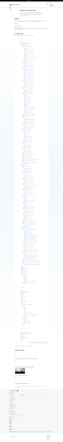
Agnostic (24, 336)
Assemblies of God (26, 95)
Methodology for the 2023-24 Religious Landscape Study (24, 366)
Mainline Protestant (25, 164)
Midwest (28, 20)
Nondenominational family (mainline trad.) (29, 177)
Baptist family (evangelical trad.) (28, 46)
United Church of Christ (27, 209)
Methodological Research (13, 414)
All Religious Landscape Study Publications (22, 383)
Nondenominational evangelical (28, 68)
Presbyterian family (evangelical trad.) (29, 87)
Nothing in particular (25, 338)
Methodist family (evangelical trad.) (28, 61)
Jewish (24, 293)
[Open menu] (47, 4)
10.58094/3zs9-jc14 (18, 387)
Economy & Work (12, 408)
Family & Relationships (12, 406)
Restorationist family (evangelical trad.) (29, 115)
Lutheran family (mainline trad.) (28, 183)
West (36, 20)
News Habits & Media (12, 412)
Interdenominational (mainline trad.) (28, 179)
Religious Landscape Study (16, 4)
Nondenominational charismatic (28, 72)
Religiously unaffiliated (23, 328)
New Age (25, 317)
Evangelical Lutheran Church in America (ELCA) (30, 185)
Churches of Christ (26, 117)
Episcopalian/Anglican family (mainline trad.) (30, 194)
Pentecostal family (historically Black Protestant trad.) (31, 251)
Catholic (24, 266)
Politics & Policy (11, 396)
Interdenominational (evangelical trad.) (29, 74)
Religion (11, 402)
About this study (26, 15)
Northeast (31, 20)
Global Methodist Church (27, 63)
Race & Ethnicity (12, 401)
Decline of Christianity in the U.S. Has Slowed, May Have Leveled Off (26, 358)
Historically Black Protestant (26, 226)
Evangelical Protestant (25, 44)
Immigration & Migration (13, 399)
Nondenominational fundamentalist (28, 70)
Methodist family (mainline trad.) (28, 172)
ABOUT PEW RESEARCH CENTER (13, 431)
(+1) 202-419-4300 (12, 394)
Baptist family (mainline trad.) (28, 166)
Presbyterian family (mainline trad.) (28, 189)
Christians (21, 38)
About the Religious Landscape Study (21, 375)
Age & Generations (12, 404)
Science (11, 409)
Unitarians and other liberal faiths (28, 304)
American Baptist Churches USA (28, 168)
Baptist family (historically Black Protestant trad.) (30, 228)
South (34, 20)
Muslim (24, 295)
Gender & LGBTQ (12, 405)
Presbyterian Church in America (28, 89)
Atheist (24, 334)
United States (43, 20)
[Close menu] (49, 2)
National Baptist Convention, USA (28, 232)
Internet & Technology (12, 411)
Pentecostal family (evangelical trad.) (28, 93)
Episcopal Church (26, 196)
